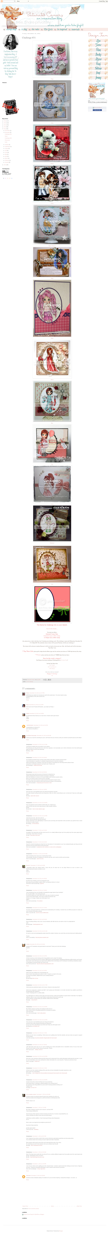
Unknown (28, 1175)
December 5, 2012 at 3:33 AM (38, 1175)
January (7, 162)
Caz (52, 464)
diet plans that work (35, 835)
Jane (52, 504)
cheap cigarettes (41, 1168)
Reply (27, 700)
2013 (5, 126)
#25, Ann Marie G (52, 667)
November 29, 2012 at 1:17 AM (39, 1033)
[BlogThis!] (45, 680)
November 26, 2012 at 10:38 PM (39, 802)
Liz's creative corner (31, 1094)
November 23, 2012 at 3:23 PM (41, 725)
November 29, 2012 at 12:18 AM (39, 1019)
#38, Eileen (52, 668)
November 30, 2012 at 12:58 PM (39, 1079)
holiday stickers (39, 1049)
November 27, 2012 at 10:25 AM (39, 853)
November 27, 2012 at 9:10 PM (38, 865)
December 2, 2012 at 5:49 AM (39, 1152)
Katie (27, 704)
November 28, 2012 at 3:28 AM (39, 878)
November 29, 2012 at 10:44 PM (39, 1056)
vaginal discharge (37, 765)
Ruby (52, 278)
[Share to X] (47, 680)
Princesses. (7, 140)
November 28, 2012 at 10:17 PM (39, 985)
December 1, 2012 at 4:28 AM (43, 1094)
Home (52, 1206)
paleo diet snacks (35, 795)
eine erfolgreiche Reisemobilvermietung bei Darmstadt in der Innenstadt (49, 1073)
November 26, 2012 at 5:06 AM (39, 757)
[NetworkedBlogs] (97, 107)
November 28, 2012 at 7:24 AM (39, 890)
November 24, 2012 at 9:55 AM (44, 735)
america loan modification (42, 912)
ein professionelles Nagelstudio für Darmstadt (46, 1038)
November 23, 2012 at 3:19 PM (36, 713)
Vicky (52, 203)
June (52, 123)
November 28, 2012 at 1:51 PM (39, 956)
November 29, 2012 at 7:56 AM (39, 1044)
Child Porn (37, 1061)
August (6, 148)
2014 (5, 125)
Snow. (6, 136)
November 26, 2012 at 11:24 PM (39, 815)
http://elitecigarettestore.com (37, 1157)
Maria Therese (52, 245)
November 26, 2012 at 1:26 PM (39, 789)
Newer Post (25, 1206)
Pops (52, 79)
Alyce (52, 379)
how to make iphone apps (39, 809)
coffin (32, 750)
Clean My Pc (34, 999)
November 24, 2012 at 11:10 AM (39, 744)
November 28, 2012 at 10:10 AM (37, 944)
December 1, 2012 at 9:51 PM (39, 1136)
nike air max (35, 978)
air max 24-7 (34, 1087)
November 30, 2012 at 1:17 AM (39, 1068)
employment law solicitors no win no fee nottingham (49, 847)
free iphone (40, 901)
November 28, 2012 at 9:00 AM (39, 919)
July (6, 150)
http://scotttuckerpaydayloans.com (45, 963)
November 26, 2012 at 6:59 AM (39, 772)
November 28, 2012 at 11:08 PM (39, 1006)
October (7, 144)
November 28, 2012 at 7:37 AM (39, 907)
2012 (5, 128)
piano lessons (40, 858)
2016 (5, 121)
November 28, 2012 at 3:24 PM (39, 970)
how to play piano (41, 1013)
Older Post (79, 1206)
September (7, 146)
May (6, 154)
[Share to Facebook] (49, 680)
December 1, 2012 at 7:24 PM (39, 1107)
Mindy (52, 163)
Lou (52, 584)
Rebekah (52, 543)
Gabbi (27, 713)
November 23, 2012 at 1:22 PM (36, 704)
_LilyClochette (29, 725)
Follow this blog (97, 110)
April (6, 156)
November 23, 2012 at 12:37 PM (37, 693)
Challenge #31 (8, 134)
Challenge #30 (8, 138)
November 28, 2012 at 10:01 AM (39, 931)
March (6, 158)
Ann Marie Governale (31, 735)
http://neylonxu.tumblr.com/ (41, 937)
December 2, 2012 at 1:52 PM (39, 1163)
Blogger (61, 1231)
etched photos (35, 823)
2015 (5, 122)
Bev (52, 423)
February (7, 160)
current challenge (29, 681)
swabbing (36, 1129)
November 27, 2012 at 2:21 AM (39, 830)
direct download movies (36, 1145)
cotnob (27, 944)
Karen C (28, 865)
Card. (6, 142)
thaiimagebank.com (38, 924)
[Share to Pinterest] (50, 680)
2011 (5, 164)
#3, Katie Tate (64, 660)
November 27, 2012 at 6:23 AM (39, 842)
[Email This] (44, 680)
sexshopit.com (35, 1026)
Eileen (27, 693)
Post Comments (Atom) (33, 1208)
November (7, 132)
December (7, 130)
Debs (52, 338)
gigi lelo (42, 883)
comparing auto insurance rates (44, 782)
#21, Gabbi (52, 665)
